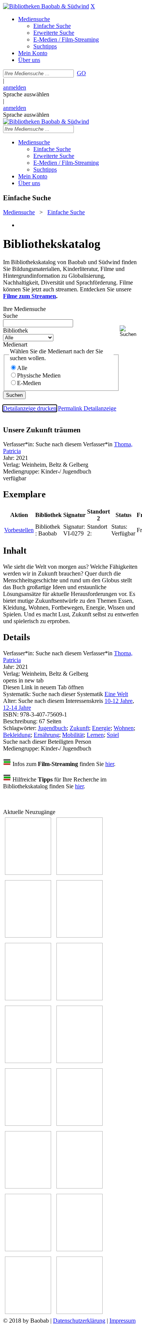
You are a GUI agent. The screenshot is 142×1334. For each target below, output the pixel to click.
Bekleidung (17, 735)
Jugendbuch (52, 728)
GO (81, 73)
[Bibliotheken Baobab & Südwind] (46, 6)
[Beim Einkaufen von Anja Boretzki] (79, 1312)
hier (109, 764)
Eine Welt (116, 694)
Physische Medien (39, 375)
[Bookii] (28, 1061)
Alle (22, 368)
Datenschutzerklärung (79, 1320)
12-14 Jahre (17, 707)
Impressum (122, 1320)
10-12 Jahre (119, 701)
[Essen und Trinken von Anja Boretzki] (28, 1249)
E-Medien (29, 383)
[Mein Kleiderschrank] (28, 1312)
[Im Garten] (28, 1123)
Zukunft (79, 728)
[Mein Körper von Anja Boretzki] (79, 1249)
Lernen (95, 735)
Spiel (113, 735)
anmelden (14, 87)
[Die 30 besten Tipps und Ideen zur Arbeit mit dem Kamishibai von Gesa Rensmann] (28, 873)
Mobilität (73, 735)
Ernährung (46, 735)
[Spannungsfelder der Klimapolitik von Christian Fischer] (79, 873)
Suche (10, 316)
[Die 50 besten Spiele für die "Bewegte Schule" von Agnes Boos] (79, 1186)
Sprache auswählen (26, 94)
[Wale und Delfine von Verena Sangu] (79, 935)
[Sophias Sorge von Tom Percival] (28, 998)
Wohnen (124, 728)
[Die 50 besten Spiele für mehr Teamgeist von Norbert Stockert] (79, 1123)
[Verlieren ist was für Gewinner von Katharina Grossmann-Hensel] (79, 998)
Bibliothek (15, 330)
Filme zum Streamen (29, 296)
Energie (101, 728)
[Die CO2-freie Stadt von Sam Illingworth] (28, 935)
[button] (129, 331)
